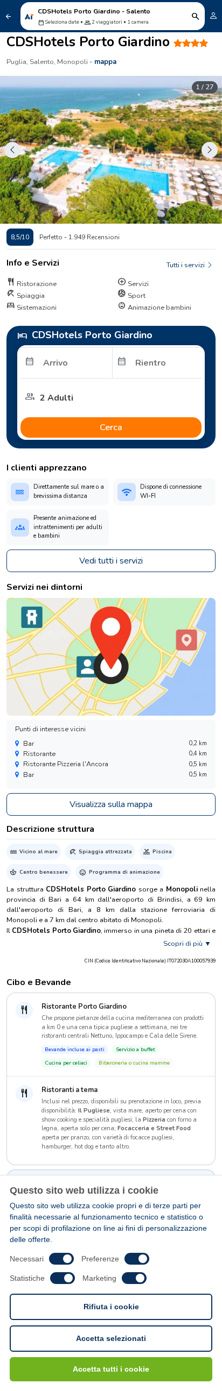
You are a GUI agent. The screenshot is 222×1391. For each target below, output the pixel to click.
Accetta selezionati (111, 1338)
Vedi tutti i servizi (111, 561)
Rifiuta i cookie (111, 1306)
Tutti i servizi (186, 265)
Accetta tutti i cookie (111, 1369)
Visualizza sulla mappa (111, 804)
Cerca (111, 427)
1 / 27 (205, 87)
